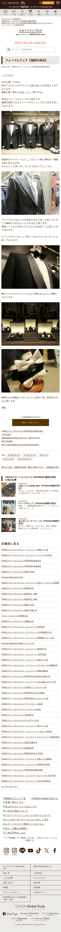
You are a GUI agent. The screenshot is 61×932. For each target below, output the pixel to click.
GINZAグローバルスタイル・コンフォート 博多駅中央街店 (25, 764)
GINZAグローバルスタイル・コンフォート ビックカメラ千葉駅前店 (29, 665)
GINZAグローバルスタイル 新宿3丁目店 (17, 572)
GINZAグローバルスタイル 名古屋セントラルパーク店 (23, 687)
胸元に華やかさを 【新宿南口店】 (44, 467)
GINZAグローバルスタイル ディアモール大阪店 (21, 709)
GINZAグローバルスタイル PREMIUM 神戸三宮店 (22, 753)
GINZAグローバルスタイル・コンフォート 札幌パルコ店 (24, 550)
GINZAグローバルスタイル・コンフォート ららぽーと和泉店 (26, 731)
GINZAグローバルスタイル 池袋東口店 (17, 621)
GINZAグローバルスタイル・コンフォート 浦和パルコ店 (24, 660)
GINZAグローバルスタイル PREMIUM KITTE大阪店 (23, 693)
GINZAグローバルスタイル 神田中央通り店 (19, 610)
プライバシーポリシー (11, 892)
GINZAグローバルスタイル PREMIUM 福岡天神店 (22, 770)
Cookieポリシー (39, 892)
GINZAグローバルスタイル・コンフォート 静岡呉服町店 (24, 671)
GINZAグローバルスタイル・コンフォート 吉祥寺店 (23, 627)
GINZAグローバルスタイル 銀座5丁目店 (17, 605)
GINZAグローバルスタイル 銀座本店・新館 (19, 599)
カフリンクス (8, 459)
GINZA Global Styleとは (42, 866)
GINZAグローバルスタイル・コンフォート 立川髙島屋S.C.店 (26, 632)
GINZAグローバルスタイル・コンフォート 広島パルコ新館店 (26, 759)
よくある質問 (8, 878)
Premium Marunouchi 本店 (12, 577)
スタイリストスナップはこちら (30, 42)
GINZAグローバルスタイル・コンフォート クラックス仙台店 (26, 555)
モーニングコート (24, 459)
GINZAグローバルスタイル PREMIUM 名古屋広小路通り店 (25, 676)
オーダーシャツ (30, 455)
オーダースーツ (14, 455)
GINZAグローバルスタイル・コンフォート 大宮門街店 (23, 654)
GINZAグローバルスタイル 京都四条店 (17, 748)
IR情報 (5, 888)
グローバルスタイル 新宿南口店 (14, 616)
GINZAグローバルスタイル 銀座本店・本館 (19, 594)
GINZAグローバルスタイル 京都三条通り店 (19, 742)
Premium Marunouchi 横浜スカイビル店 (17, 643)
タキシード (44, 455)
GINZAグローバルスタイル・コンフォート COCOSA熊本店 (26, 781)
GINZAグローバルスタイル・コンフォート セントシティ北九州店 (28, 775)
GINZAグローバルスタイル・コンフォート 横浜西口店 (23, 649)
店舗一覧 (6, 873)
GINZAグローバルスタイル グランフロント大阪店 (22, 704)
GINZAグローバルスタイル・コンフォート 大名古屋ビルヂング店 (28, 682)
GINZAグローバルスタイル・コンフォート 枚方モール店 (24, 726)
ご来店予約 (37, 873)
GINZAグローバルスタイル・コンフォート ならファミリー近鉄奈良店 (30, 737)
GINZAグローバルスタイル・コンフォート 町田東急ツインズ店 (27, 638)
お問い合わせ (8, 883)
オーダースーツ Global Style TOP (14, 867)
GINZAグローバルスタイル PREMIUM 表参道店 (21, 566)
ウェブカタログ (39, 878)
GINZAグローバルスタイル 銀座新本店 (17, 588)
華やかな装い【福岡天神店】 (14, 467)
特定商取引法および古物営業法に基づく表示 (15, 898)
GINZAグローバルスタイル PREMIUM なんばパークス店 (24, 698)
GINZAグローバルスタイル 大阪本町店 (17, 715)
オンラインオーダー (9, 786)
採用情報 (36, 888)
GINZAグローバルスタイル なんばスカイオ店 (20, 720)
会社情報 (36, 883)
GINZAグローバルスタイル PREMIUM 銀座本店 (21, 561)
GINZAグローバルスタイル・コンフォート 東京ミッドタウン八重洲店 (30, 583)
